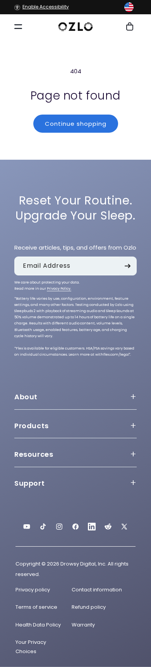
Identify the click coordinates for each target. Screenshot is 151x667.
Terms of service (36, 607)
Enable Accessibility (45, 7)
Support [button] (29, 483)
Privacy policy (32, 589)
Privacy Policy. (59, 288)
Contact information (97, 589)
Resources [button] (33, 454)
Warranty (83, 624)
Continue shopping (75, 124)
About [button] (26, 396)
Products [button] (31, 425)
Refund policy (89, 607)
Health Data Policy (38, 624)
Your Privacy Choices (30, 646)
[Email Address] (127, 266)
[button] (129, 7)
